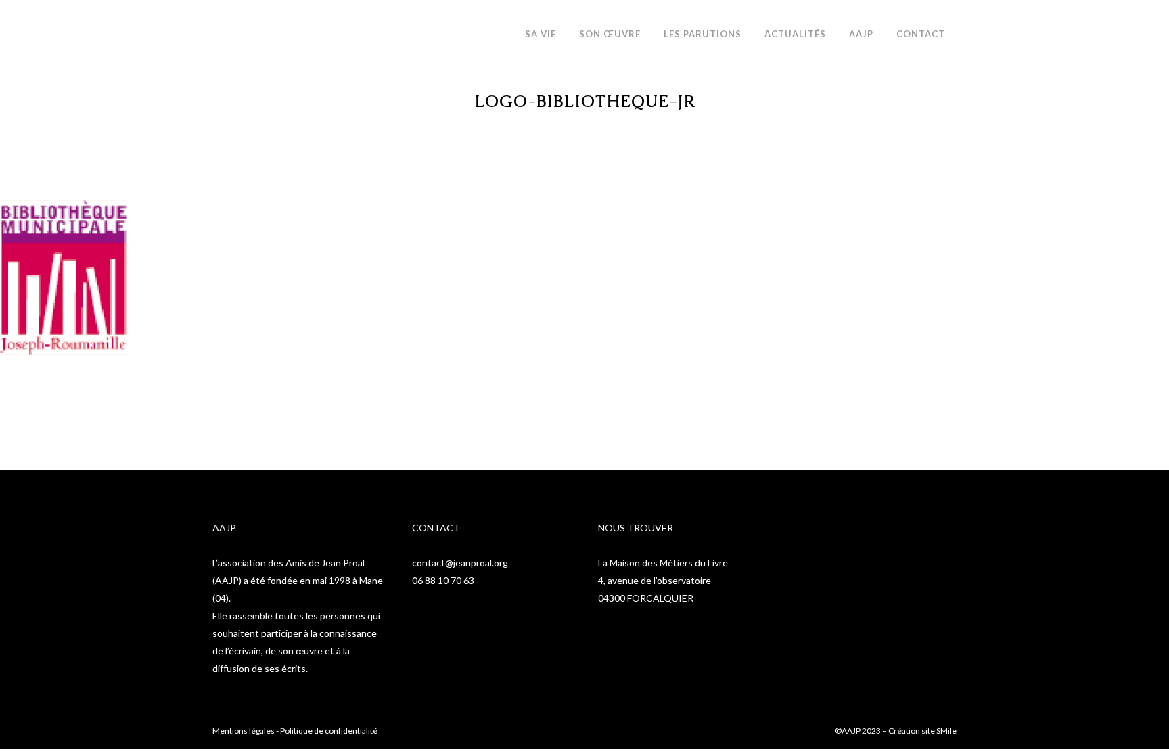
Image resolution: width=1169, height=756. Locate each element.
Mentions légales (243, 731)
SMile (946, 731)
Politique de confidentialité (328, 731)
